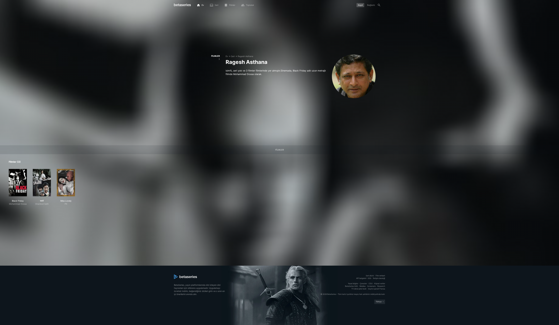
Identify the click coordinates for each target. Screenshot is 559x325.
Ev (227, 56)
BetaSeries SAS (351, 286)
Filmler (279, 149)
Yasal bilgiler (353, 283)
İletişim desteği (379, 278)
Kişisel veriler (379, 283)
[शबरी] (42, 182)
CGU (371, 283)
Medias (363, 286)
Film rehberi (380, 276)
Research (381, 286)
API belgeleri (361, 278)
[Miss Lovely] (66, 182)
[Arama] (379, 5)
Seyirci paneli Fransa (376, 289)
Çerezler (363, 283)
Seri (233, 56)
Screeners (371, 286)
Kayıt (360, 5)
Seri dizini (370, 276)
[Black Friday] (18, 182)
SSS (369, 278)
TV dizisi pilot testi (358, 289)
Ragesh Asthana (245, 56)
